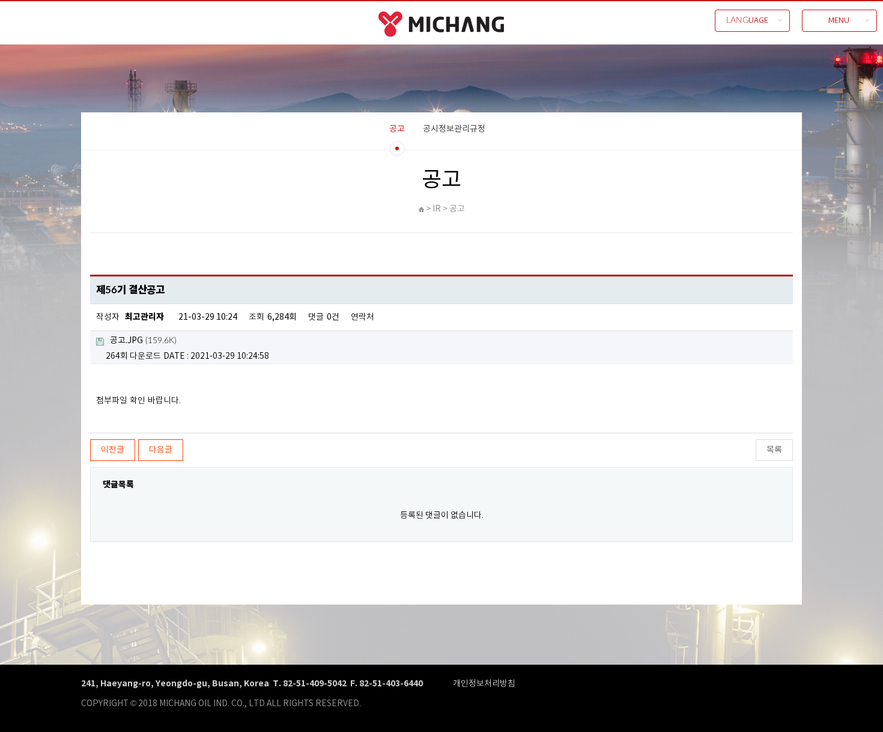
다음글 (160, 450)
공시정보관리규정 (454, 129)
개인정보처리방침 (484, 684)
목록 (774, 450)
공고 (397, 129)
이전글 (112, 450)
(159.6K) (143, 341)
